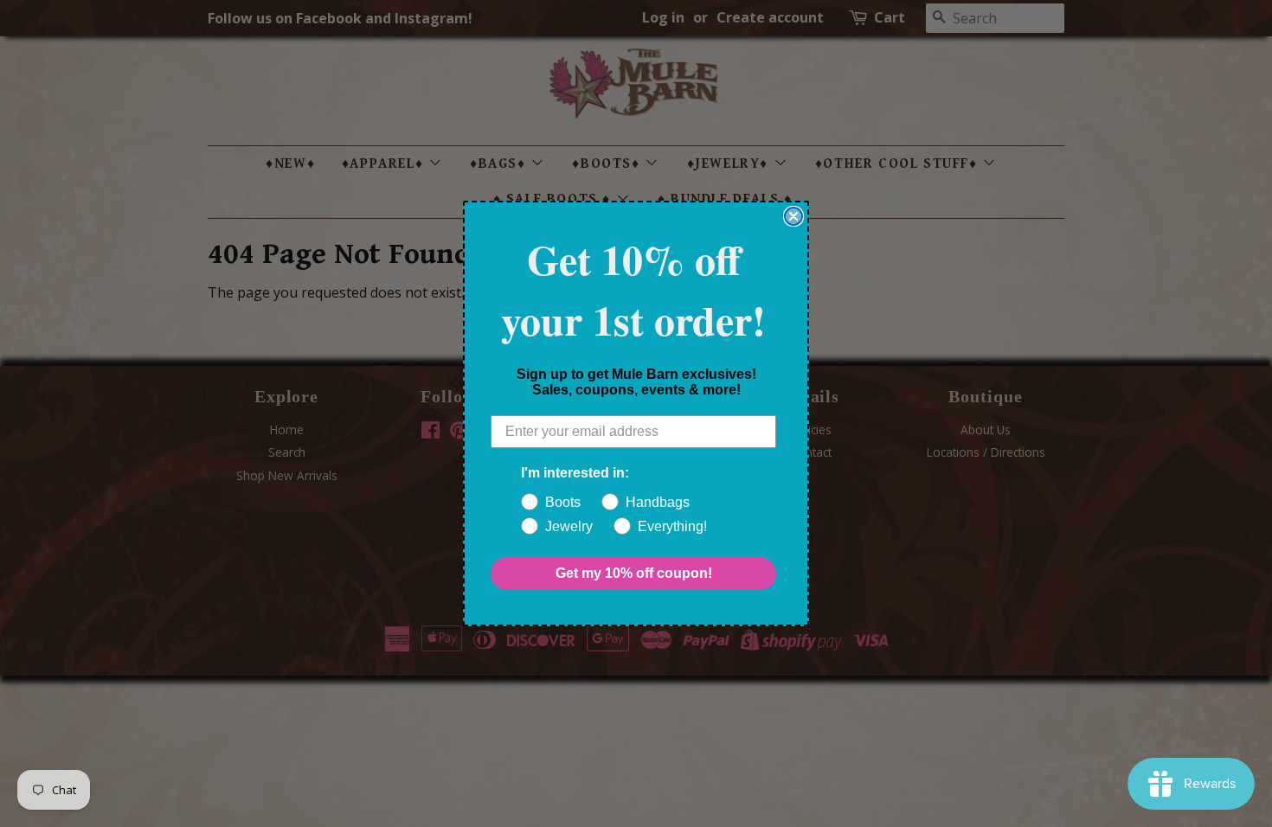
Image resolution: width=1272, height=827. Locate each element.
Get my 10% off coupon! (634, 573)
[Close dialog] (793, 216)
